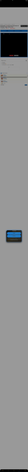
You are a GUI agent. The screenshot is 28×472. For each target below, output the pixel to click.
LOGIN (14, 233)
